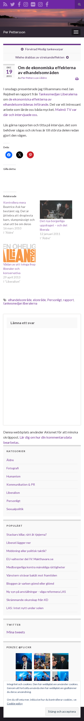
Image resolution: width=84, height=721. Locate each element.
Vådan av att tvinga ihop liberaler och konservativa (19, 268)
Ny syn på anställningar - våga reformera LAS (36, 591)
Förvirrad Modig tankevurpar (44, 49)
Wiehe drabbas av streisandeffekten (39, 57)
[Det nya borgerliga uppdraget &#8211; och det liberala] (56, 209)
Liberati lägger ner (18, 542)
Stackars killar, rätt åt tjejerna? (26, 534)
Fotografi (12, 468)
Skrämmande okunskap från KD (27, 600)
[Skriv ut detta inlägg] (77, 78)
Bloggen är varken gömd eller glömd (30, 583)
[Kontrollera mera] (21, 217)
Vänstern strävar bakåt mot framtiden (31, 575)
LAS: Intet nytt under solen (25, 608)
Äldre (43, 77)
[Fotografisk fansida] (46, 3)
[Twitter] (12, 3)
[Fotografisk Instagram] (40, 3)
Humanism (13, 476)
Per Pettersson (14, 32)
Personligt (54, 300)
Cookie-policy (15, 703)
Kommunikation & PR (20, 484)
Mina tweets (15, 632)
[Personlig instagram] (25, 3)
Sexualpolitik (14, 509)
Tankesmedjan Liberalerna (58, 94)
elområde (39, 300)
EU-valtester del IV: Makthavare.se (29, 559)
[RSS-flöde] (5, 3)
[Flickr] (33, 3)
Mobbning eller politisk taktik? (26, 551)
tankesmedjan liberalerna (20, 303)
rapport (68, 300)
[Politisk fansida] (19, 3)
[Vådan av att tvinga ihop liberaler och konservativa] (19, 253)
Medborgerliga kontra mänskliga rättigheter (35, 567)
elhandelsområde (20, 300)
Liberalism (13, 492)
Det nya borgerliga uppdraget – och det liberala (53, 225)
